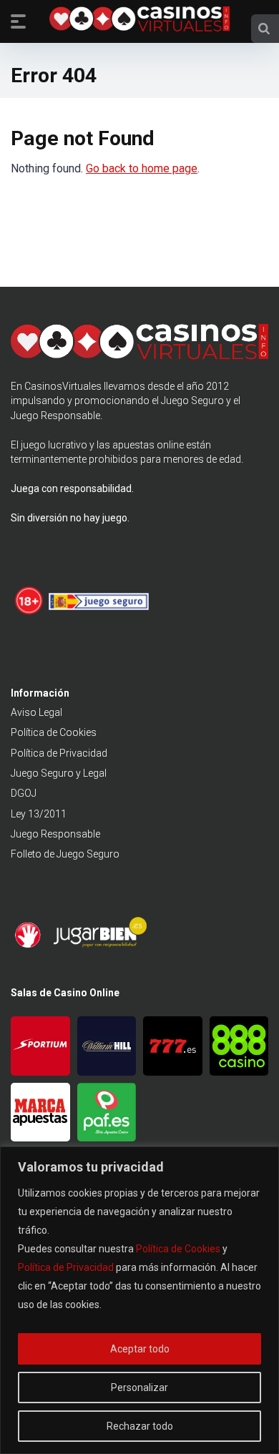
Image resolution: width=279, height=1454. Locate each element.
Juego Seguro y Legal (59, 773)
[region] (139, 1300)
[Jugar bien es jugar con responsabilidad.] (99, 945)
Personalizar (139, 1387)
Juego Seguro (192, 400)
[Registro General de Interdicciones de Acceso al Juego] (30, 945)
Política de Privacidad (66, 1267)
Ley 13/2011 (39, 814)
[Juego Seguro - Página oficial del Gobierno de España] (99, 612)
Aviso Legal (36, 712)
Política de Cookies (178, 1248)
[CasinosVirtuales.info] (139, 20)
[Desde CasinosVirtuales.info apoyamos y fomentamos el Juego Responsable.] (30, 612)
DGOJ (23, 793)
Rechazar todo (140, 1426)
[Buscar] (264, 28)
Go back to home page (141, 168)
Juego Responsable (55, 834)
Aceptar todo (140, 1349)
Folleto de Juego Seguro (65, 854)
